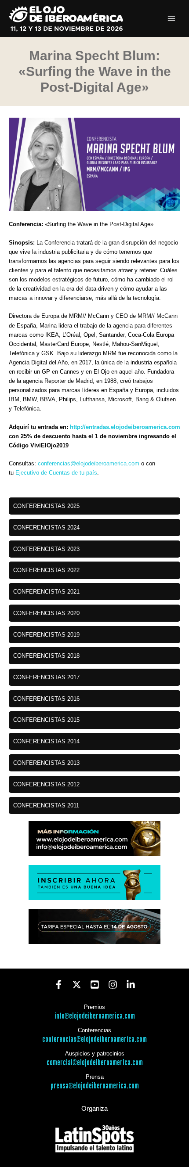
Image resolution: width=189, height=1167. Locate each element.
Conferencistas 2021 (46, 591)
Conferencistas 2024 (46, 527)
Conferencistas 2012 (46, 784)
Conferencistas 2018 (46, 655)
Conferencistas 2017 (46, 677)
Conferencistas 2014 (46, 741)
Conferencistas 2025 (46, 506)
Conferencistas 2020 (46, 613)
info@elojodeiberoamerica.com (95, 1016)
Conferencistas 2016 (46, 698)
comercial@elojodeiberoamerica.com (95, 1063)
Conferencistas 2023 (46, 549)
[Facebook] (58, 984)
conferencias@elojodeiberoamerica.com (88, 463)
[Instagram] (112, 984)
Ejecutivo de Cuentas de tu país (56, 472)
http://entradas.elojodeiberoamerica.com (125, 427)
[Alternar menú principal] (171, 18)
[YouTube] (94, 984)
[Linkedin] (130, 984)
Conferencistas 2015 (46, 720)
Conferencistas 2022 (46, 570)
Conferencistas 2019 (46, 634)
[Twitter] (76, 984)
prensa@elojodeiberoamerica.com (95, 1086)
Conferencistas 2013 (46, 763)
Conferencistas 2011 (46, 805)
